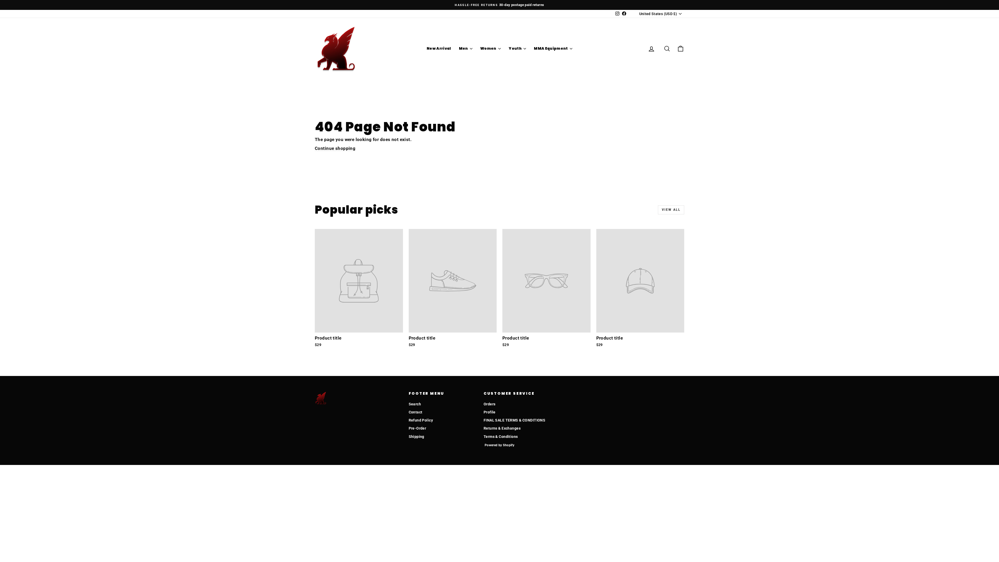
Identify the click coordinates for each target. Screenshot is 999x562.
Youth (515, 48)
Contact (415, 412)
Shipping (416, 437)
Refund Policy (421, 420)
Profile (490, 412)
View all (671, 210)
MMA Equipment (551, 48)
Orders (490, 404)
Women (488, 48)
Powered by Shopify (500, 445)
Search (415, 404)
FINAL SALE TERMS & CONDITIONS (514, 420)
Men (464, 48)
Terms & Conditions (501, 437)
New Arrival (439, 48)
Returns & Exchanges (502, 428)
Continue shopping (335, 148)
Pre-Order (417, 428)
